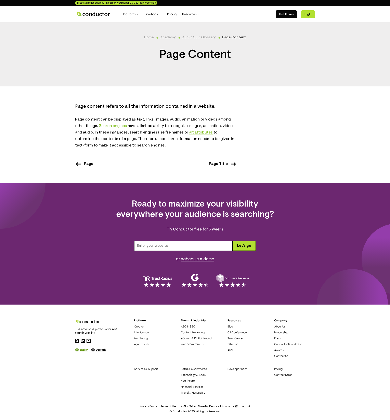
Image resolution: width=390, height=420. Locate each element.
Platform (140, 320)
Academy (168, 37)
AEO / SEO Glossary (199, 37)
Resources (234, 320)
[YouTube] (89, 341)
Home (149, 37)
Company (280, 320)
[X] (77, 341)
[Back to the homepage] (93, 14)
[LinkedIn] (83, 341)
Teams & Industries (194, 320)
